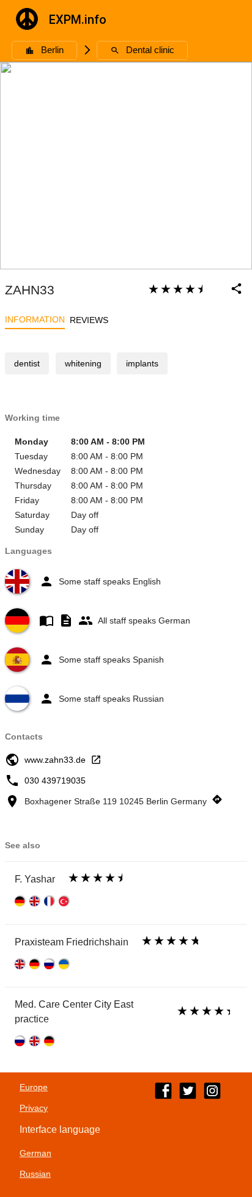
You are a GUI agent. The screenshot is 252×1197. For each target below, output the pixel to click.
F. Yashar (35, 879)
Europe (34, 1087)
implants (142, 363)
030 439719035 (55, 780)
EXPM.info (77, 19)
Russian (35, 1174)
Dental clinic (150, 50)
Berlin (52, 50)
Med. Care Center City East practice (74, 1011)
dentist (27, 363)
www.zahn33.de (55, 760)
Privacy (34, 1108)
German (35, 1153)
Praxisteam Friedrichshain (71, 942)
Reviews (89, 320)
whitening (83, 363)
